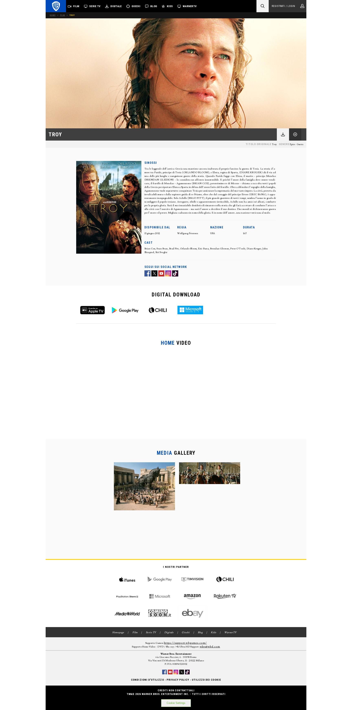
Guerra (300, 144)
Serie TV (94, 6)
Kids (170, 6)
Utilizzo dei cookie (206, 679)
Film (76, 6)
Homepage (118, 632)
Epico (292, 144)
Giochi (136, 6)
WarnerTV (190, 6)
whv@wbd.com (210, 646)
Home (53, 15)
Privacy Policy (178, 679)
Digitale (116, 6)
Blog (153, 6)
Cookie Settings (176, 702)
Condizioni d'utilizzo (147, 679)
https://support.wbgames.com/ (185, 643)
